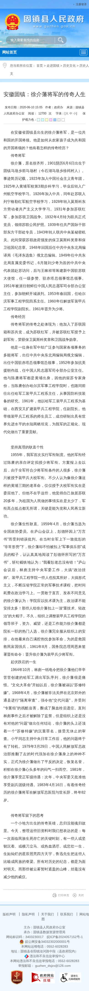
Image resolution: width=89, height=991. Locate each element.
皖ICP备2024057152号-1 (65, 937)
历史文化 (69, 65)
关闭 (81, 895)
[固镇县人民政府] (44, 21)
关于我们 (48, 914)
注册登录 (81, 4)
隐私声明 (29, 914)
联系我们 (67, 914)
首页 (40, 65)
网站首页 (9, 52)
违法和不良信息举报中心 (47, 956)
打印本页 (63, 895)
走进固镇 (53, 65)
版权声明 (9, 914)
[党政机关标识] (17, 977)
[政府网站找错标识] (42, 977)
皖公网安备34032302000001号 (47, 941)
